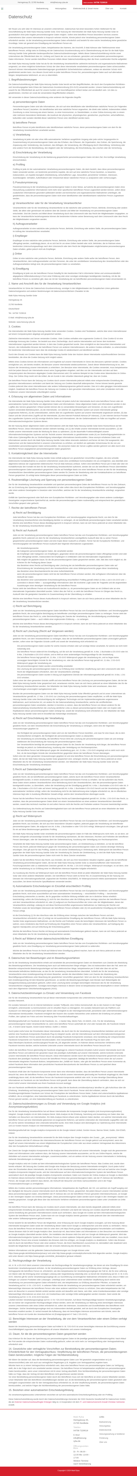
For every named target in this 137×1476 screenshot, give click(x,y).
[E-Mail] (71, 1435)
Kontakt (123, 8)
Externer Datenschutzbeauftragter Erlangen (33, 1402)
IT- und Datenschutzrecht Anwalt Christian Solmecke (102, 1402)
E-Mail (76, 1435)
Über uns (109, 8)
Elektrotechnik (105, 1430)
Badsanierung (42, 8)
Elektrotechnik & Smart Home (85, 8)
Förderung (103, 1438)
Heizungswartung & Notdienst (112, 1434)
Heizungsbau (60, 8)
